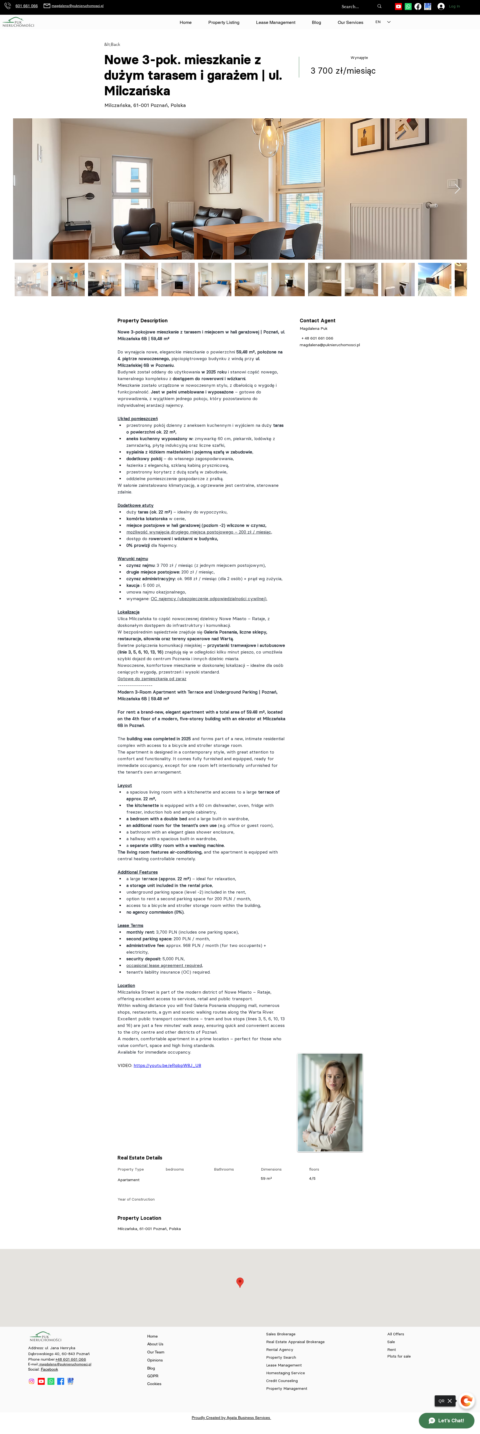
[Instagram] (31, 1381)
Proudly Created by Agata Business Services (231, 1417)
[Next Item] (457, 189)
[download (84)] (427, 6)
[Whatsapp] (408, 6)
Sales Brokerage (281, 1334)
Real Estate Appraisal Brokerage (295, 1342)
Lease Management (284, 1365)
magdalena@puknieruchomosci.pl (78, 6)
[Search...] (379, 6)
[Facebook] (417, 6)
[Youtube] (398, 6)
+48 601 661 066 (71, 1359)
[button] (350, 22)
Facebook (49, 1369)
